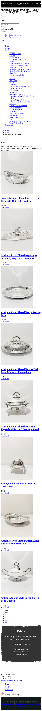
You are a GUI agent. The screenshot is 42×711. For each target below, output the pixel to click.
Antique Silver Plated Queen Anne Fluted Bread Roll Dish (20, 542)
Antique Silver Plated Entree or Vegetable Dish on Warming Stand (20, 428)
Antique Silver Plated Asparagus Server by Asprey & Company (19, 256)
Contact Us (9, 690)
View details (5, 207)
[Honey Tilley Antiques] (20, 14)
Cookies (21, 706)
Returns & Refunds (21, 704)
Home (7, 684)
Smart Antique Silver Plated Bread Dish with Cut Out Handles (20, 199)
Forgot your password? (13, 37)
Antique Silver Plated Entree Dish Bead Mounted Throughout (19, 371)
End (6, 622)
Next (7, 620)
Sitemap (4, 704)
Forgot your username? (13, 35)
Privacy (37, 704)
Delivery (11, 704)
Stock (7, 688)
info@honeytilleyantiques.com (11, 680)
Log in (3, 31)
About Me (8, 686)
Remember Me (8, 29)
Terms (31, 704)
